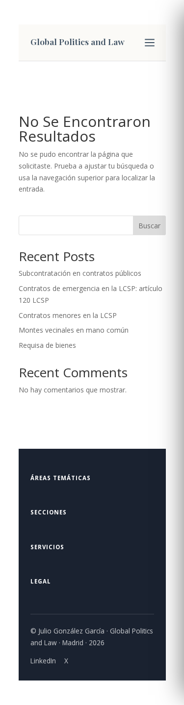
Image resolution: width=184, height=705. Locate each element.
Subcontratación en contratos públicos (80, 273)
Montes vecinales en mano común (74, 330)
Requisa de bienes (47, 345)
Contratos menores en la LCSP (68, 315)
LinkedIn (43, 660)
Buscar (149, 225)
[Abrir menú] (149, 42)
